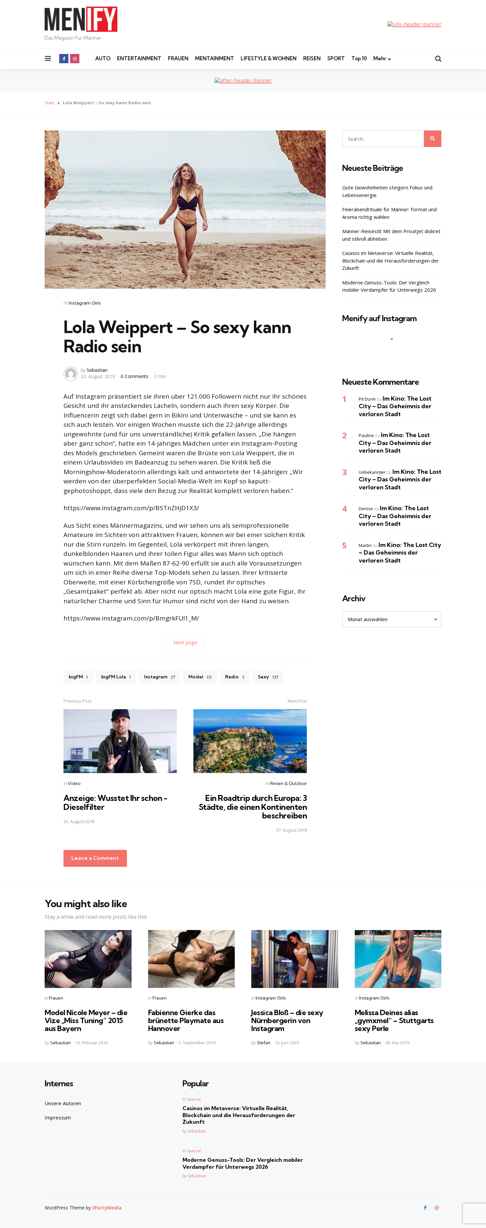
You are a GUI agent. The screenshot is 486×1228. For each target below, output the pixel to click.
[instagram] (74, 58)
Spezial (194, 1099)
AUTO (102, 58)
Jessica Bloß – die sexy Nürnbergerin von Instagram (287, 1020)
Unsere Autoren (63, 1103)
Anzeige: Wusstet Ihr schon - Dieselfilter (115, 802)
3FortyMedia (107, 1207)
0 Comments (135, 376)
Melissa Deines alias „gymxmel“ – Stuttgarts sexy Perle (394, 1020)
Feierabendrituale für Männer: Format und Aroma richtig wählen (389, 213)
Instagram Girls (85, 303)
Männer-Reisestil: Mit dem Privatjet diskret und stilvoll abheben (391, 235)
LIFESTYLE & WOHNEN (269, 58)
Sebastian (97, 370)
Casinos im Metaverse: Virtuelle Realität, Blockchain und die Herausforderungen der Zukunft (390, 260)
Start (49, 103)
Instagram (159, 677)
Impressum (58, 1117)
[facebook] (63, 58)
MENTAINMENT (214, 58)
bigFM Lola (116, 677)
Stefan (263, 1043)
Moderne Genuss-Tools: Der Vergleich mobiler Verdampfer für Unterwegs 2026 (389, 286)
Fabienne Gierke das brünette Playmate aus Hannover (186, 1020)
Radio (234, 677)
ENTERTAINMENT (139, 58)
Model (200, 677)
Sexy (268, 677)
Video (74, 783)
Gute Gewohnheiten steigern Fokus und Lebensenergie (387, 191)
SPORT (336, 58)
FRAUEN (178, 58)
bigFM (78, 677)
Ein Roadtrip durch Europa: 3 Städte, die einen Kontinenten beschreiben (253, 806)
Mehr (379, 58)
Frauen (56, 998)
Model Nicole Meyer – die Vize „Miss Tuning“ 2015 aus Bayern (86, 1020)
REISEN (312, 58)
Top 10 (359, 58)
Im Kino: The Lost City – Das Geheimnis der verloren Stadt (395, 406)
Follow (393, 352)
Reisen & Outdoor (288, 783)
